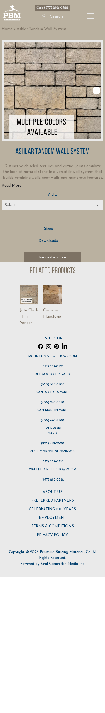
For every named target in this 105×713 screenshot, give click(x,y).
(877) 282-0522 (52, 366)
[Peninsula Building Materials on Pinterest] (56, 346)
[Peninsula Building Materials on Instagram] (48, 346)
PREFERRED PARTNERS (52, 501)
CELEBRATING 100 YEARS (52, 509)
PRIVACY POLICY (52, 535)
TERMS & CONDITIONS (52, 526)
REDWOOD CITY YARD (52, 374)
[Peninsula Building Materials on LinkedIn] (64, 346)
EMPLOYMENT (52, 518)
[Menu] (90, 16)
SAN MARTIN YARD (52, 410)
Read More (11, 186)
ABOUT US (52, 492)
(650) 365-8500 (52, 384)
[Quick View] (29, 294)
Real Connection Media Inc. (63, 564)
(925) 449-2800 (52, 443)
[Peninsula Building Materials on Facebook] (40, 346)
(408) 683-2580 (52, 420)
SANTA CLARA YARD (52, 392)
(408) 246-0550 (52, 402)
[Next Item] (96, 90)
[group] (52, 305)
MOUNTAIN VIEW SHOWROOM (52, 356)
